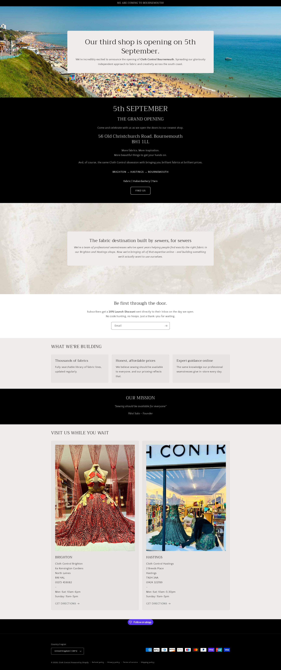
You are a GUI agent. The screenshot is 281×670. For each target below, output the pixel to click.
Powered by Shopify (80, 662)
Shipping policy (147, 662)
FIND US (140, 190)
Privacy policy (113, 662)
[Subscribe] (166, 326)
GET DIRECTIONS (65, 603)
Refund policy (98, 662)
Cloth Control (65, 662)
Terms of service (130, 662)
